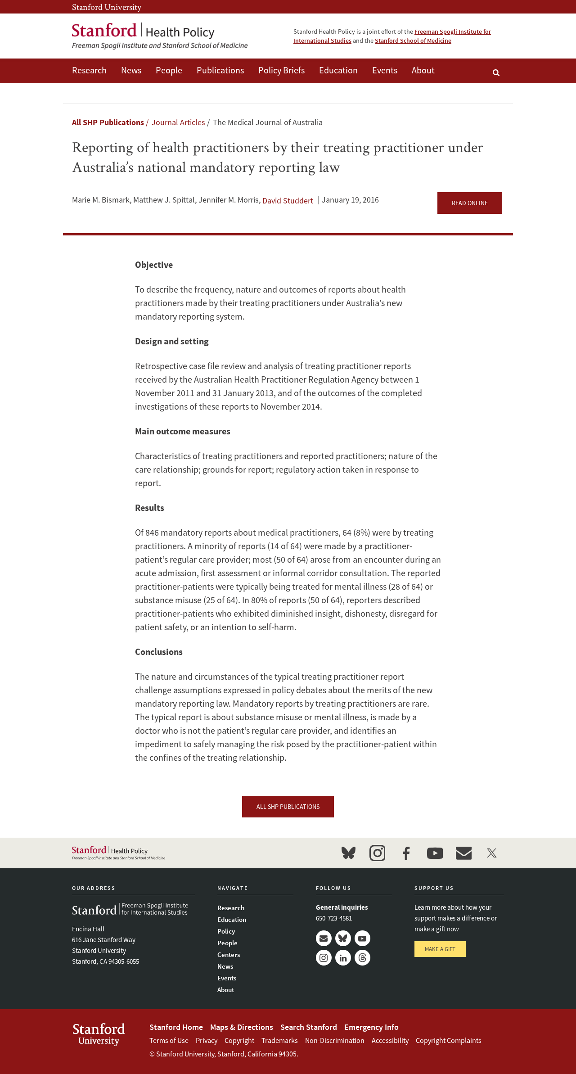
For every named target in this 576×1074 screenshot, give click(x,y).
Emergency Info (371, 1027)
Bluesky (343, 938)
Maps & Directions (241, 1027)
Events (384, 70)
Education (338, 70)
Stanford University (106, 7)
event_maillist (463, 853)
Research (89, 70)
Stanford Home (176, 1027)
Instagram (324, 958)
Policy (226, 931)
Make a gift (440, 949)
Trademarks (279, 1040)
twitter (492, 853)
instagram (377, 853)
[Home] (160, 36)
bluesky (348, 853)
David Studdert (287, 200)
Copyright (239, 1040)
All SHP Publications (108, 122)
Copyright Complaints (449, 1040)
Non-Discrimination (334, 1040)
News (131, 70)
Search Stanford (308, 1027)
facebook (406, 853)
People (169, 70)
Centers (228, 954)
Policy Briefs (281, 70)
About (423, 70)
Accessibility (390, 1040)
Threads (362, 958)
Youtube (362, 938)
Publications (220, 70)
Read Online (470, 203)
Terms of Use (169, 1040)
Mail (324, 938)
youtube (435, 853)
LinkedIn (343, 958)
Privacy (206, 1040)
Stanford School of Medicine (413, 40)
